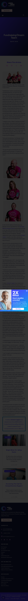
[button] (27, 291)
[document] (14, 300)
